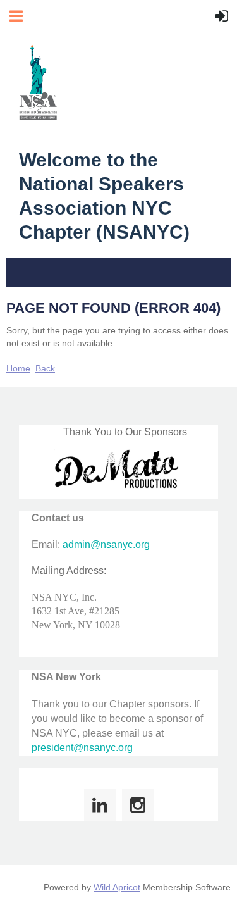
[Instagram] (138, 805)
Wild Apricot (117, 887)
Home (18, 368)
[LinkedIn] (100, 805)
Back (45, 368)
